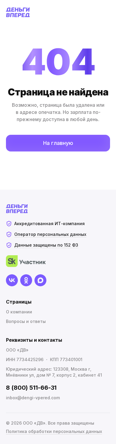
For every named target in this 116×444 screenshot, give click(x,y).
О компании (19, 311)
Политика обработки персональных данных (54, 431)
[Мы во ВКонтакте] (12, 280)
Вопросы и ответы (26, 321)
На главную (58, 143)
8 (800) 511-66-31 (31, 387)
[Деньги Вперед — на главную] (18, 12)
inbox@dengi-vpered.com (33, 397)
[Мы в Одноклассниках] (26, 280)
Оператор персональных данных (50, 234)
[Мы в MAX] (40, 280)
